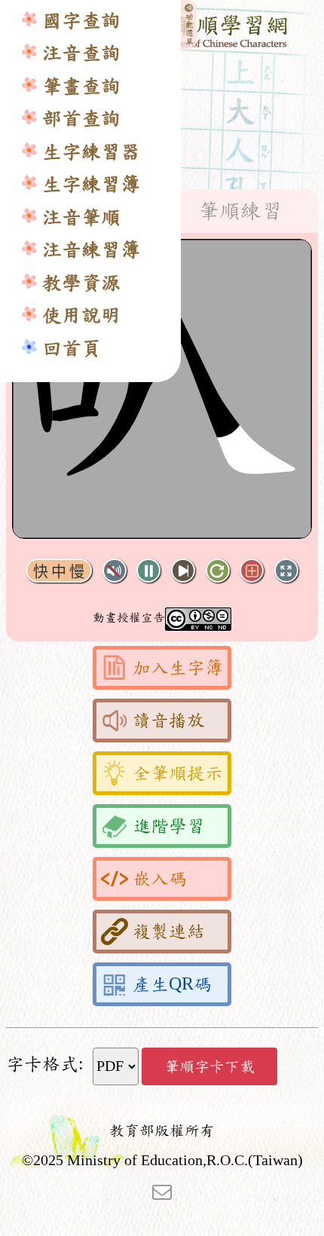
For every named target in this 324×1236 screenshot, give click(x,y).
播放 (148, 571)
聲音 (115, 571)
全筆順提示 (178, 773)
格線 (252, 571)
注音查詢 (81, 53)
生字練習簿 (91, 184)
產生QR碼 (172, 984)
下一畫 (183, 571)
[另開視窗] (162, 1191)
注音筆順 (81, 217)
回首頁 (71, 348)
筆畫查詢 (81, 86)
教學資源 (81, 283)
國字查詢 (81, 20)
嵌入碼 (160, 879)
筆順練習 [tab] (240, 211)
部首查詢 (81, 118)
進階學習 (169, 826)
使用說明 (81, 315)
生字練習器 (91, 151)
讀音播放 (169, 720)
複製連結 (169, 931)
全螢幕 (286, 571)
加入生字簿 (178, 668)
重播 (218, 571)
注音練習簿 (91, 249)
